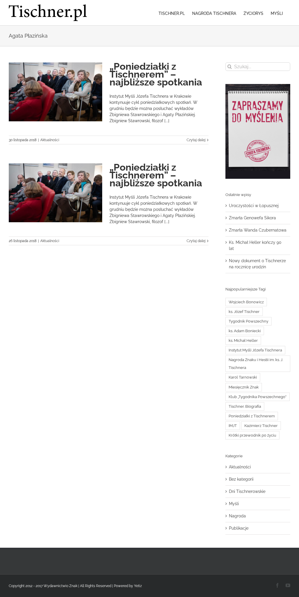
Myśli (234, 503)
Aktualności (49, 140)
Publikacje (238, 528)
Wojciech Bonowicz (246, 302)
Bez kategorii (241, 479)
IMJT (233, 425)
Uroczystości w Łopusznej (254, 205)
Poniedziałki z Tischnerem (252, 416)
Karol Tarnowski (243, 377)
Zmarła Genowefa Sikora (252, 218)
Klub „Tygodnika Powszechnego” (257, 397)
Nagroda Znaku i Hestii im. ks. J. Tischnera (256, 364)
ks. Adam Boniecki (245, 331)
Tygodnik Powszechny (248, 321)
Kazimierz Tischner (261, 425)
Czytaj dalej (196, 140)
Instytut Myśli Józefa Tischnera (255, 350)
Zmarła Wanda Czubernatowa (257, 230)
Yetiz (138, 586)
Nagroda (237, 516)
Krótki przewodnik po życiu (252, 435)
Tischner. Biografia (245, 406)
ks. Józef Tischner (244, 311)
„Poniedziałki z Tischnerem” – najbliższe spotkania (155, 74)
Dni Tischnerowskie (247, 491)
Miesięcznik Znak (244, 387)
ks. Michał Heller (243, 340)
